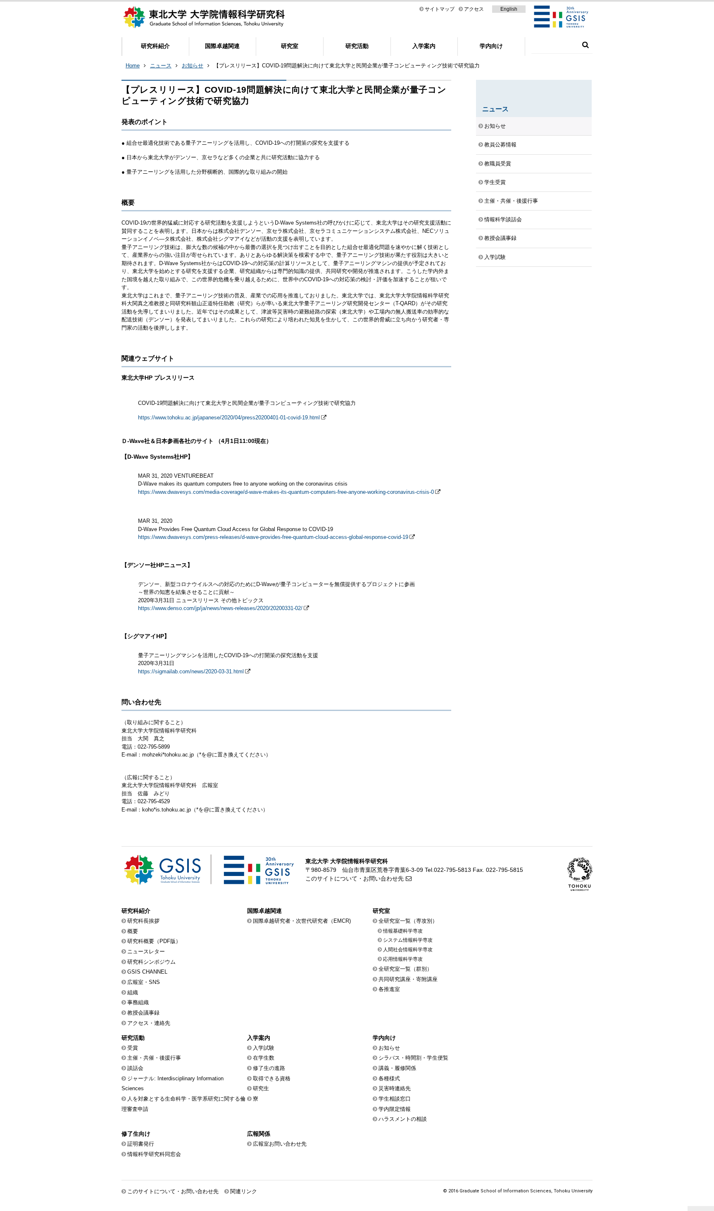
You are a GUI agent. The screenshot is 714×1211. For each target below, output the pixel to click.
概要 (132, 931)
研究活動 (357, 46)
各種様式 (389, 1078)
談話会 (135, 1068)
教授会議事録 (500, 238)
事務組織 (138, 1002)
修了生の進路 (269, 1068)
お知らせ (192, 65)
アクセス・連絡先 (148, 1023)
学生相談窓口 (394, 1099)
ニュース (160, 65)
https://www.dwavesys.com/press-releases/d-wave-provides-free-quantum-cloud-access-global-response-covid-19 (273, 537)
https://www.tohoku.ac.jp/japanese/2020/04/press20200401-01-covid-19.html (229, 417)
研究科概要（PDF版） (154, 941)
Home (133, 65)
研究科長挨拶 (143, 921)
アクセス (474, 9)
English (508, 9)
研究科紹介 (155, 46)
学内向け (491, 46)
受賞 (132, 1048)
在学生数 (263, 1058)
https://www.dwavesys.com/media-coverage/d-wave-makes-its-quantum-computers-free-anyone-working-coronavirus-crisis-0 (286, 492)
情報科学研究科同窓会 (154, 1154)
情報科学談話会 (503, 219)
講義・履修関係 (397, 1068)
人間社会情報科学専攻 (408, 950)
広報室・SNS (143, 982)
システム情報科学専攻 (408, 940)
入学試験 (495, 257)
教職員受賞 (497, 163)
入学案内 (424, 46)
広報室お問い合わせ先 (280, 1144)
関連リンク (243, 1191)
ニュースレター (146, 951)
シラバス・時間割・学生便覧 (413, 1058)
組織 (132, 992)
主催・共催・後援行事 (511, 201)
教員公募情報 (500, 144)
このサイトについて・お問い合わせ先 (354, 878)
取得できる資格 (271, 1078)
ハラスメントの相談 (402, 1119)
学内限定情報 (394, 1109)
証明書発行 (140, 1144)
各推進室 (389, 989)
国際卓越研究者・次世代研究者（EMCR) (302, 921)
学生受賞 (495, 182)
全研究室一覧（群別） (405, 969)
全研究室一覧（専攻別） (408, 921)
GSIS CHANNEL (147, 972)
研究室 (289, 46)
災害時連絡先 (394, 1088)
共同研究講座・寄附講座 (408, 979)
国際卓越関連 (222, 46)
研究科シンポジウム (151, 962)
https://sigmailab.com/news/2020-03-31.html (191, 671)
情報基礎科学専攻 (403, 931)
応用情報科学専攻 (403, 959)
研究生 (261, 1088)
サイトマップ (440, 9)
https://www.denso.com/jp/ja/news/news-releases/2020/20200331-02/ (220, 608)
